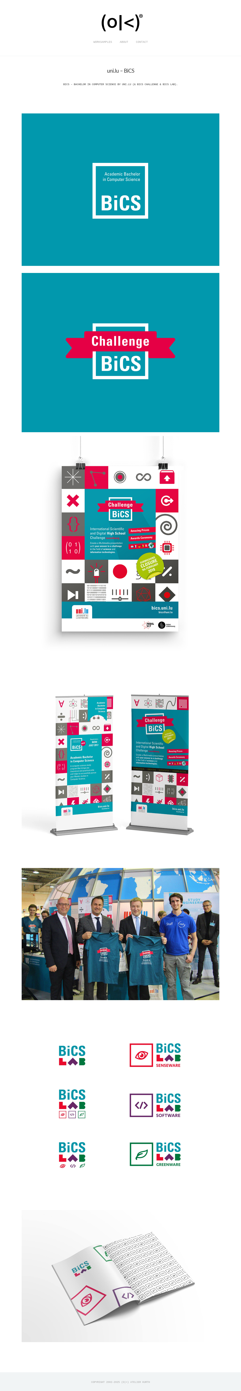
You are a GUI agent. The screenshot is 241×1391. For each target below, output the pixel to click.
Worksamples (102, 42)
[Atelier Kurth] (120, 34)
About (124, 42)
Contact (142, 42)
